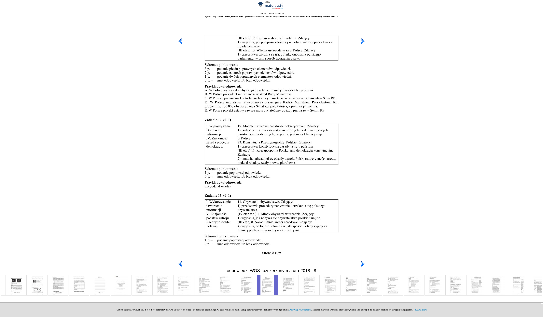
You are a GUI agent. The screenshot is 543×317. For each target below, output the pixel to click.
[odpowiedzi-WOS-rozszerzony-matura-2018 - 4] (184, 285)
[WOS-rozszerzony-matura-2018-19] (58, 285)
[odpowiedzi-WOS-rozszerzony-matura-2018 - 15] (414, 285)
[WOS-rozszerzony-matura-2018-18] (37, 285)
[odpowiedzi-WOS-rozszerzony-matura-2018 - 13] (372, 285)
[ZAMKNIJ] (420, 309)
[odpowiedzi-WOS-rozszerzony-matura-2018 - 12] (351, 285)
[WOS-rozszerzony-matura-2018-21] (100, 285)
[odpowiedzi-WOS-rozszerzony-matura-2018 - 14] (393, 285)
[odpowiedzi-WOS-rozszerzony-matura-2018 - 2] (142, 285)
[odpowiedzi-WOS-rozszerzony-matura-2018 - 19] (497, 285)
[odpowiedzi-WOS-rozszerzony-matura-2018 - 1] (121, 285)
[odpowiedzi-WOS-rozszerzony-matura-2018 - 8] (267, 285)
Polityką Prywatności (300, 309)
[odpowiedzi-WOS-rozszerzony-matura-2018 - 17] (456, 285)
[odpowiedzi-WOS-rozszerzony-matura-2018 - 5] (204, 285)
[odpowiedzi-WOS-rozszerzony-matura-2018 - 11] (330, 285)
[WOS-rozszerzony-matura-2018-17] (16, 285)
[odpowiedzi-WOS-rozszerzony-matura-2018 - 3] (163, 285)
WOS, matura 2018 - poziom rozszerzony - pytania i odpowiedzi (255, 17)
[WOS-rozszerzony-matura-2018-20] (79, 285)
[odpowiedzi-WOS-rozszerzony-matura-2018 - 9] (288, 285)
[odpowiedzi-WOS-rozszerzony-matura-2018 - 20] (518, 285)
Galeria (289, 17)
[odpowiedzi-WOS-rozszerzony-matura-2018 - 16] (435, 285)
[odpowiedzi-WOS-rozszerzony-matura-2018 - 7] (246, 285)
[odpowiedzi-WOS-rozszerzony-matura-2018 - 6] (225, 285)
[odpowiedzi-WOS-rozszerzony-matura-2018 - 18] (476, 285)
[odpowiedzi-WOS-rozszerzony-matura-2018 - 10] (309, 285)
